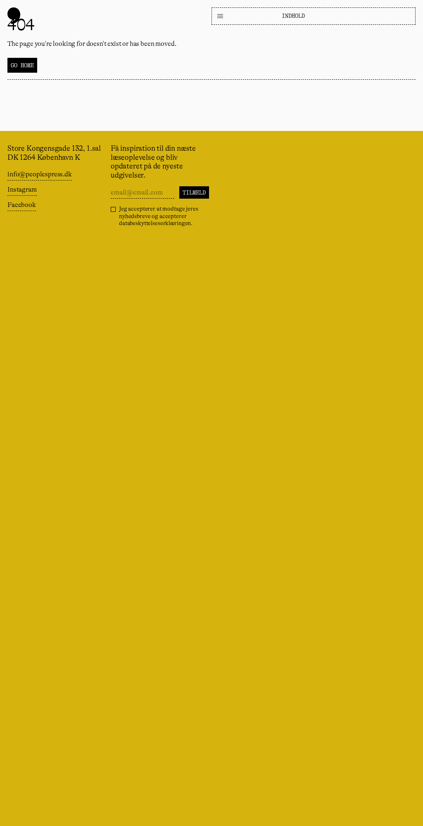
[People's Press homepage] (13, 15)
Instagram (22, 189)
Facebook (21, 205)
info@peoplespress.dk (39, 174)
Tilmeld (194, 192)
